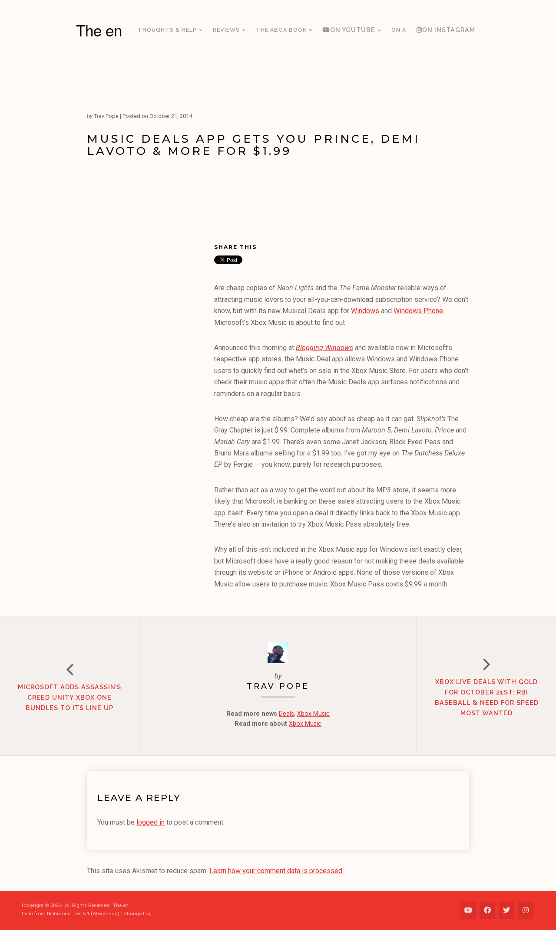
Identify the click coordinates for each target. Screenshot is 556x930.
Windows (365, 311)
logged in (150, 822)
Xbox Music (313, 713)
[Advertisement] (150, 376)
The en (99, 30)
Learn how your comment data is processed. (276, 871)
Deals (286, 713)
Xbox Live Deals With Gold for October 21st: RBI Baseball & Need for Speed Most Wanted (487, 697)
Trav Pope (278, 686)
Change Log (137, 913)
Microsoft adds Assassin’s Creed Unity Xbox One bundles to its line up (69, 697)
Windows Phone (418, 311)
